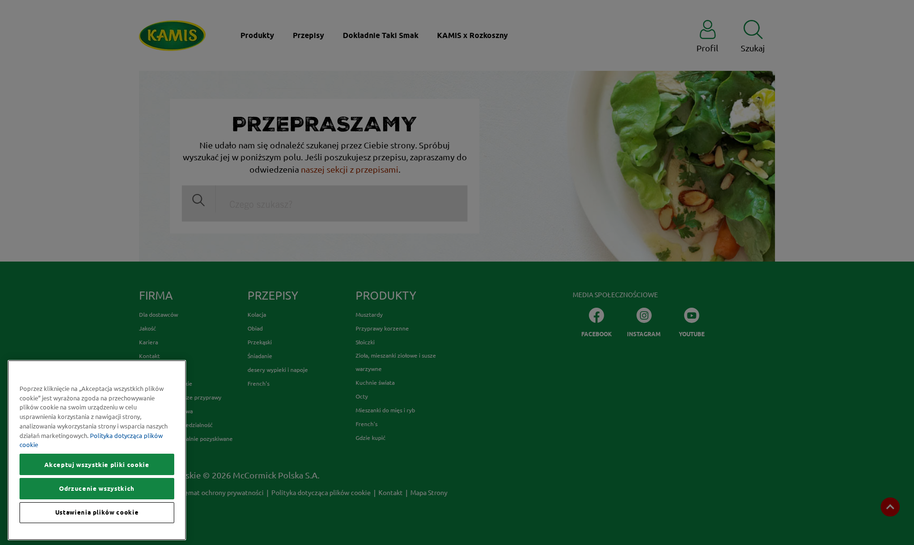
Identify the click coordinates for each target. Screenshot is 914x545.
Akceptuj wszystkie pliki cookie (96, 464)
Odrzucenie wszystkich (97, 488)
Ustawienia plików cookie (97, 512)
